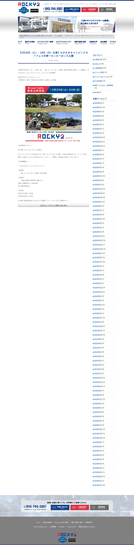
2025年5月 (98, 167)
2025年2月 (98, 180)
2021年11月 (98, 330)
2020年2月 (98, 420)
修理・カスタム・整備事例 (103, 85)
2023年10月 (98, 249)
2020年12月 (98, 378)
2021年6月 (98, 352)
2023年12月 (98, 240)
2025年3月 (98, 176)
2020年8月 (98, 395)
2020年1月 (98, 425)
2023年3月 (98, 279)
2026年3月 (98, 124)
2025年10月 (98, 146)
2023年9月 (98, 253)
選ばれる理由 (31, 43)
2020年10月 (98, 386)
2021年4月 (98, 360)
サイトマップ (71, 526)
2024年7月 (98, 210)
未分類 (96, 92)
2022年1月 (98, 322)
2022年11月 (98, 292)
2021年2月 (98, 369)
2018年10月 (98, 476)
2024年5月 (98, 219)
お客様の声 (94, 43)
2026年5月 (98, 116)
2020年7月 (98, 399)
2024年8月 (98, 206)
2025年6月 (98, 163)
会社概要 (104, 43)
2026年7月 (98, 107)
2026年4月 (98, 120)
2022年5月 (98, 309)
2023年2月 (98, 283)
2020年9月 (98, 390)
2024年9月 (98, 202)
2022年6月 (98, 305)
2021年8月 (98, 343)
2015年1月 (98, 485)
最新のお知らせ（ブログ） (87, 526)
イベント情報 (58, 35)
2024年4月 (98, 223)
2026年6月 (98, 111)
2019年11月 (98, 433)
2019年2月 (98, 468)
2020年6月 (98, 403)
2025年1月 (98, 184)
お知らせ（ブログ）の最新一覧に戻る (53, 205)
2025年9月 (98, 150)
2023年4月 (98, 275)
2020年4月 (98, 412)
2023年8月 (98, 257)
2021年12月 (98, 326)
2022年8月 (98, 300)
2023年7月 (98, 262)
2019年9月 (98, 442)
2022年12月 (98, 287)
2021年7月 (98, 347)
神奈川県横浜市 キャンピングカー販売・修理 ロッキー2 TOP (36, 35)
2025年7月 (98, 159)
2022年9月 (98, 296)
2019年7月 (98, 450)
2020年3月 (98, 416)
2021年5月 (98, 356)
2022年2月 (98, 317)
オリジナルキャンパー (65, 43)
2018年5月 (98, 481)
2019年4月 (98, 463)
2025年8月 (98, 154)
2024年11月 (98, 193)
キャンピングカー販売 (46, 43)
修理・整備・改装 (81, 43)
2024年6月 (98, 214)
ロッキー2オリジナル (101, 76)
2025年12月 (98, 137)
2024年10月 (98, 197)
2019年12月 (98, 429)
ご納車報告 (98, 68)
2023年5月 (98, 270)
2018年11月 (98, 472)
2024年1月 (98, 236)
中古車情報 (98, 81)
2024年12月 (98, 189)
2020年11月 (98, 382)
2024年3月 (98, 227)
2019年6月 (98, 455)
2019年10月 (98, 438)
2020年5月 (98, 408)
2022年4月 (98, 313)
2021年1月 (98, 373)
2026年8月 (98, 103)
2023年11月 (98, 244)
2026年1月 (98, 133)
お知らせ (97, 64)
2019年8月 (98, 446)
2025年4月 (98, 172)
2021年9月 (98, 339)
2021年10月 (98, 335)
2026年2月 (98, 129)
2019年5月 (98, 459)
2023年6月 (98, 266)
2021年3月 (98, 365)
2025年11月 (98, 141)
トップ (21, 43)
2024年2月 (98, 232)
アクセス (112, 43)
